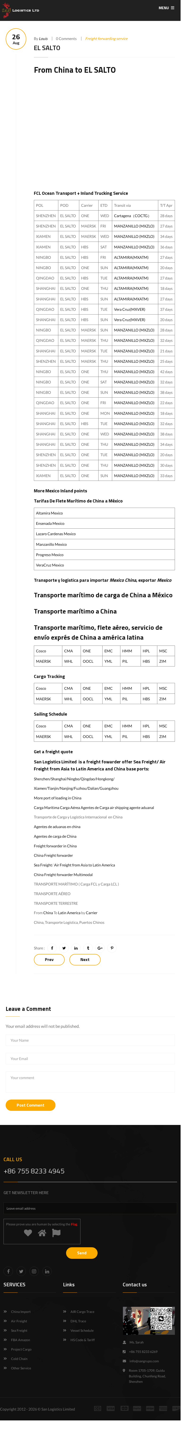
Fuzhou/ (81, 788)
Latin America (69, 912)
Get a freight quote (53, 751)
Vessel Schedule (82, 1330)
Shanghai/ (59, 779)
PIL (125, 661)
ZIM (162, 661)
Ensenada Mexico (50, 523)
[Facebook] (8, 1271)
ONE (87, 651)
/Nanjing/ (66, 788)
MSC (163, 651)
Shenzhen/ (42, 779)
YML (108, 661)
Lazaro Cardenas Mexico (56, 533)
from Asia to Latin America (77, 768)
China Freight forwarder (53, 855)
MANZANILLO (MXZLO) (134, 226)
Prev (49, 959)
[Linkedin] (47, 1271)
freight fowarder (103, 761)
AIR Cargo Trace (82, 1312)
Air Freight (62, 865)
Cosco (41, 651)
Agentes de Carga (95, 807)
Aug (16, 39)
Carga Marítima (46, 807)
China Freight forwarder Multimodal (63, 874)
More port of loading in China (57, 798)
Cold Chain (19, 1359)
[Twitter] (21, 1271)
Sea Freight (145, 761)
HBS (146, 661)
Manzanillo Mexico (51, 544)
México (162, 595)
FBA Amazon (20, 1340)
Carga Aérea (70, 807)
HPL (146, 651)
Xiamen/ (40, 788)
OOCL (88, 661)
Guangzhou (109, 788)
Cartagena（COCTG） (132, 215)
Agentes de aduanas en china (57, 826)
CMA (68, 651)
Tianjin (53, 788)
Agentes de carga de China (55, 836)
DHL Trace (78, 1321)
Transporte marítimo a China (75, 611)
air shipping (119, 807)
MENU (164, 8)
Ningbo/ (74, 779)
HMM (127, 651)
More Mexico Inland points (60, 490)
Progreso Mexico (49, 554)
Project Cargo (21, 1349)
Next (85, 959)
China (63, 70)
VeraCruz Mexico (50, 565)
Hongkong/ (105, 779)
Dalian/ (94, 788)
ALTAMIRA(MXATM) (131, 257)
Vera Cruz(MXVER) (129, 309)
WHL (68, 661)
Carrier (91, 912)
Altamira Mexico (49, 513)
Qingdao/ (88, 779)
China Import (21, 1312)
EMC (108, 651)
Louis (43, 38)
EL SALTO (100, 70)
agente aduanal (141, 807)
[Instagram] (34, 1271)
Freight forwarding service (106, 38)
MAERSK (43, 661)
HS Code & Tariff (83, 1340)
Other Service (21, 1368)
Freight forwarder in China (55, 846)
